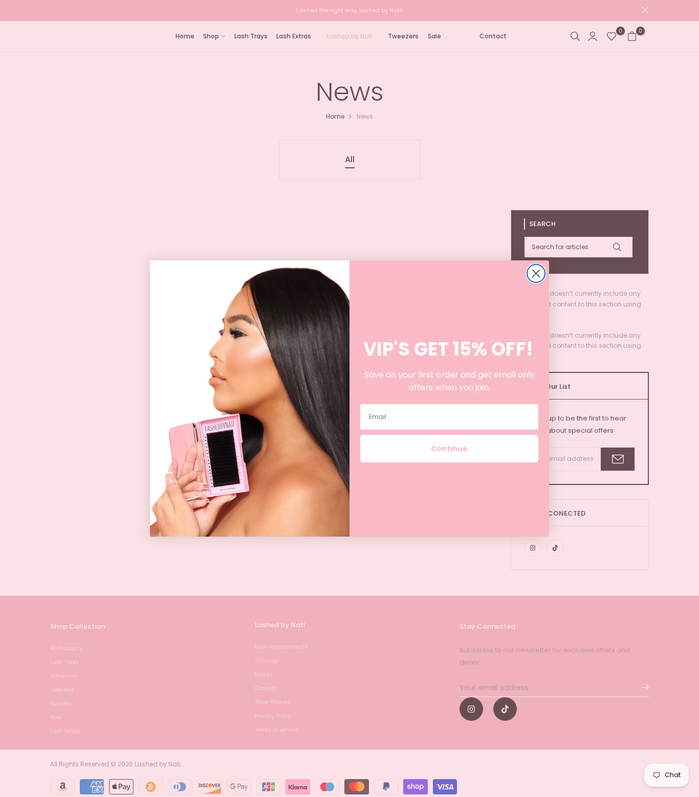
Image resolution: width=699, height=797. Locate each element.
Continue (449, 449)
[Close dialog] (536, 273)
